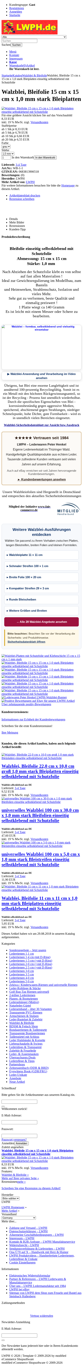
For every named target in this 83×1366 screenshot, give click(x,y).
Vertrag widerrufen (41, 1315)
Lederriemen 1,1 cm (21, 953)
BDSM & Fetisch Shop (23, 1026)
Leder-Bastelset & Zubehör (25, 1019)
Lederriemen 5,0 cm (21, 981)
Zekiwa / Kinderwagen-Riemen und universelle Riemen (43, 984)
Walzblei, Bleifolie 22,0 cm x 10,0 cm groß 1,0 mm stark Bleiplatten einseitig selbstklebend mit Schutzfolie (40, 771)
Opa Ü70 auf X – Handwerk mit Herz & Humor (38, 1252)
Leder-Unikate (18, 1074)
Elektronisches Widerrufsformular (29, 1275)
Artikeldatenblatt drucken (24, 195)
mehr (21, 1181)
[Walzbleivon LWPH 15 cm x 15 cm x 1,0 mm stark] (41, 659)
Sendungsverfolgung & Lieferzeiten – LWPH (37, 1248)
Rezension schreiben (21, 199)
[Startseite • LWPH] (30, 33)
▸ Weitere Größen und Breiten (27, 610)
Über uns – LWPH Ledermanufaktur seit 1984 (37, 1286)
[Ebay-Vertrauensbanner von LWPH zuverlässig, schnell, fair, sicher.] (41, 704)
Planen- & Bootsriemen (23, 998)
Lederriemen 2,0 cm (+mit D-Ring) (30, 964)
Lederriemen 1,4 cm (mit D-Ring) (29, 957)
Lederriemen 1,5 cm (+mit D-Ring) (30, 960)
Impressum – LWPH (21, 1238)
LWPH (30, 182)
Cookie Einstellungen (22, 1262)
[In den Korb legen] (3, 1106)
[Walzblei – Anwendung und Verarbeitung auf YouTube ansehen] (41, 347)
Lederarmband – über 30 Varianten (30, 1009)
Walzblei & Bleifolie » (15, 1174)
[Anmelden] (3, 1340)
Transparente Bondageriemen (27, 1033)
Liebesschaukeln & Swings (25, 1043)
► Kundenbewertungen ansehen (41, 479)
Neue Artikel (17, 1081)
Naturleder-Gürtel (20, 1005)
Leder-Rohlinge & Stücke (25, 988)
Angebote (15, 1078)
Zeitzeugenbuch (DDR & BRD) (29, 1067)
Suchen (16, 44)
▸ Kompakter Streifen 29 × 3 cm (28, 588)
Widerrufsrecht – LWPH (24, 1245)
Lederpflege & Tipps (22, 1061)
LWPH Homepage (13, 1207)
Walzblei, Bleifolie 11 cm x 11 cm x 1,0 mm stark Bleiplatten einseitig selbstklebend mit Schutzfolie (39, 903)
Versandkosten (39, 122)
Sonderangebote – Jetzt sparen (27, 950)
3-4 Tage (21, 164)
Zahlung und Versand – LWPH (28, 1227)
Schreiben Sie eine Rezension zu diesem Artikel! (31, 1188)
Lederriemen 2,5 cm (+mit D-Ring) (30, 967)
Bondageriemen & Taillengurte (28, 1029)
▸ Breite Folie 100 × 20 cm (24, 577)
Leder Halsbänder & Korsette (27, 1040)
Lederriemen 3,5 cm (21, 974)
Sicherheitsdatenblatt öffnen (26, 641)
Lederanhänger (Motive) (24, 1002)
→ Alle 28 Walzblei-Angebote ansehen (41, 621)
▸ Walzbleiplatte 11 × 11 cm (24, 554)
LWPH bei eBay (19, 1289)
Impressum (16, 58)
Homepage (68, 185)
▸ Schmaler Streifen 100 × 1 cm (27, 566)
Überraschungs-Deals (22, 1057)
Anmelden (21, 1143)
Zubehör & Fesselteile (22, 1050)
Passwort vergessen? (14, 1139)
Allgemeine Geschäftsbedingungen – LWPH (36, 1234)
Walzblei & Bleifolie (21, 1022)
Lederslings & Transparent (25, 1047)
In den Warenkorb (45, 157)
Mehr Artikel (9, 1210)
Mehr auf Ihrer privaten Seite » (20, 1178)
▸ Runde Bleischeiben (21, 599)
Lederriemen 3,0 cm (21, 971)
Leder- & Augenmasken (24, 1054)
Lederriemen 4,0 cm (21, 978)
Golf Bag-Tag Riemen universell (29, 991)
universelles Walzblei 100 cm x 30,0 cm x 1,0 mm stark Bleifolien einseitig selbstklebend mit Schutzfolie (40, 815)
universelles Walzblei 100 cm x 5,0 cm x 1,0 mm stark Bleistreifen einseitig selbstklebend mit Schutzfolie (41, 859)
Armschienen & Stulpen (24, 1016)
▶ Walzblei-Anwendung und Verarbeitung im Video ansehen (41, 376)
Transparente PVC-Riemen (25, 1012)
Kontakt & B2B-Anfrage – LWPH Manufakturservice (42, 1241)
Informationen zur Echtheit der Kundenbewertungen (33, 719)
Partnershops (17, 1064)
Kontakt (14, 55)
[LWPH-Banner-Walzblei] (34, 697)
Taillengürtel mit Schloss (24, 1036)
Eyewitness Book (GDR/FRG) (28, 1071)
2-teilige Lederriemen (22, 995)
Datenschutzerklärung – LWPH (28, 1231)
